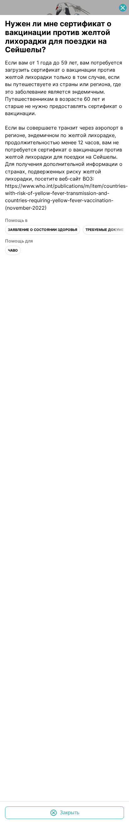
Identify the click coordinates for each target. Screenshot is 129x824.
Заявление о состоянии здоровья (42, 230)
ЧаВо (13, 250)
